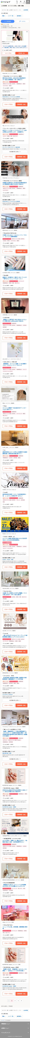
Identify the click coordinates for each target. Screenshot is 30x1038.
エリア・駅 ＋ (11, 15)
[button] (15, 79)
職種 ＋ (3, 15)
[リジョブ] (5, 2)
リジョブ (2, 1020)
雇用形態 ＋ (19, 15)
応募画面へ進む (21, 53)
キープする (8, 53)
